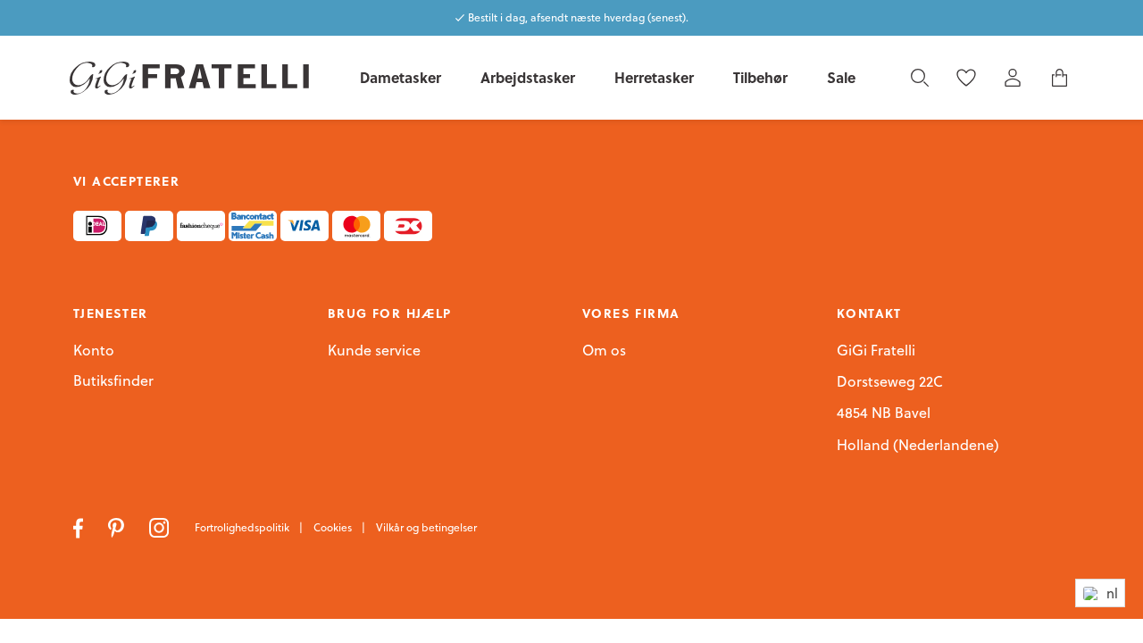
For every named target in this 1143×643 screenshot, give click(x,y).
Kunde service (374, 351)
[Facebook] (80, 526)
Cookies (334, 527)
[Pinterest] (118, 526)
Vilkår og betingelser (426, 527)
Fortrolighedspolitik (243, 527)
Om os (604, 351)
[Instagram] (161, 526)
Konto (93, 350)
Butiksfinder (113, 381)
